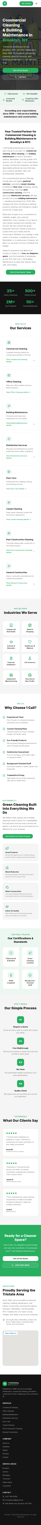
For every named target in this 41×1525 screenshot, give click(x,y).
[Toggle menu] (36, 4)
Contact (5, 1457)
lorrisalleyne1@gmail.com (14, 1500)
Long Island (7, 1486)
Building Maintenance (10, 1414)
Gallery (5, 1450)
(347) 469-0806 (22, 1265)
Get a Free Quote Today (20, 272)
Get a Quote (26, 3)
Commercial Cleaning (10, 1407)
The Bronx (6, 1479)
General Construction (10, 1432)
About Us (6, 1443)
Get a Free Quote (20, 70)
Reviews (6, 1454)
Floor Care (6, 1421)
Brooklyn (6, 1468)
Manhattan (6, 1475)
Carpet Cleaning (8, 1425)
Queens (5, 1472)
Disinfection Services (10, 1418)
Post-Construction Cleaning (12, 1429)
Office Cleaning (8, 1411)
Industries (6, 1447)
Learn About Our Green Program (17, 836)
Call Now (22, 77)
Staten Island (7, 1482)
